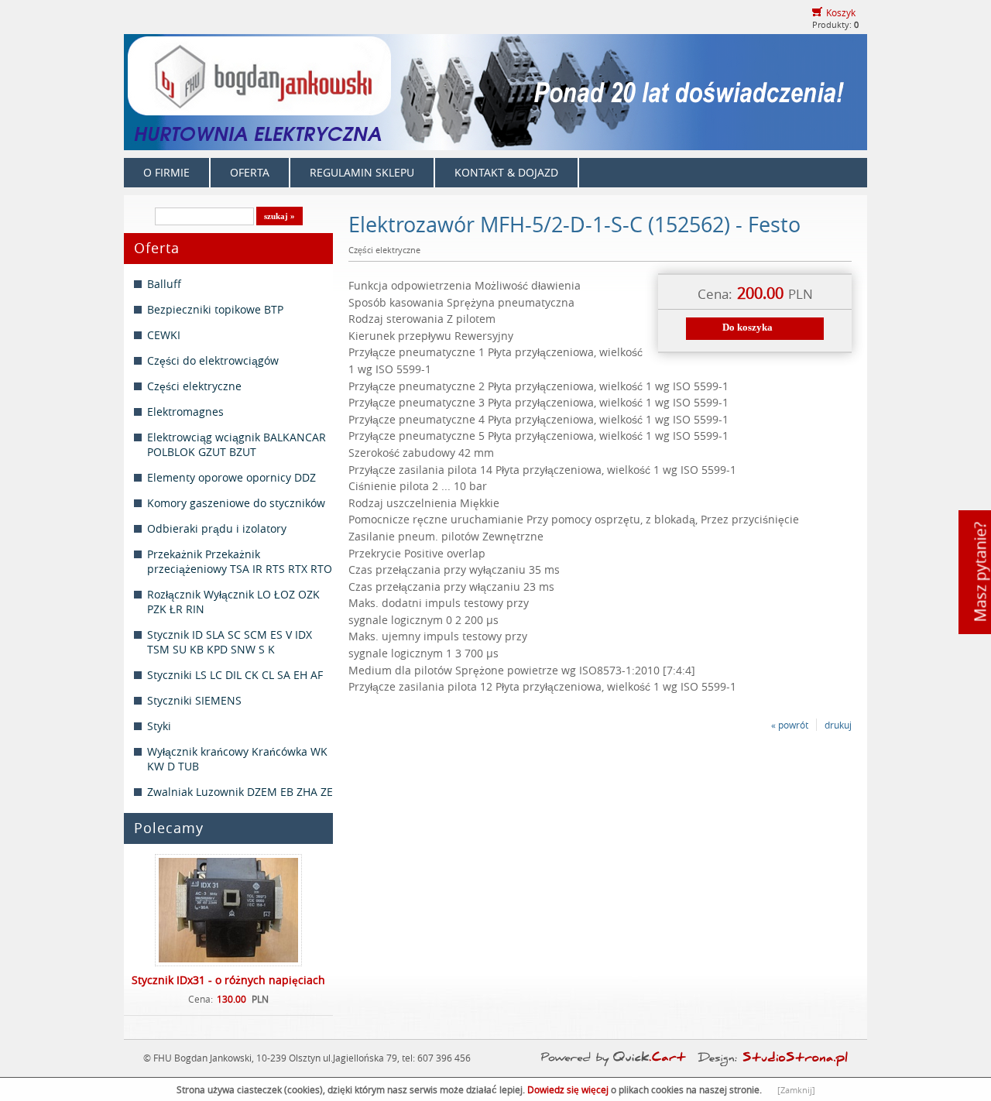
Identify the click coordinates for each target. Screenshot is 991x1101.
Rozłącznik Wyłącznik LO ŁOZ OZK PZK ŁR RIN (233, 601)
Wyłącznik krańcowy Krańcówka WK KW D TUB (237, 758)
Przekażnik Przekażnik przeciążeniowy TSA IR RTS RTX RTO (239, 561)
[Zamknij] (796, 1090)
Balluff (164, 283)
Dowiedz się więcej (568, 1089)
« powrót (789, 725)
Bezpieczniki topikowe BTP (215, 309)
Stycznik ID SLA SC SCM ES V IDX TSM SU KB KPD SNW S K (229, 642)
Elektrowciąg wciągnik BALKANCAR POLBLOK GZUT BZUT (236, 444)
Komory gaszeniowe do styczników (236, 503)
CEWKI (163, 335)
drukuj (838, 725)
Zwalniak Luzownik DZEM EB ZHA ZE (240, 791)
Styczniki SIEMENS (194, 700)
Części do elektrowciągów (213, 360)
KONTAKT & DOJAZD (506, 172)
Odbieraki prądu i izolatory (216, 528)
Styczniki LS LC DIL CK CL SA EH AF (235, 674)
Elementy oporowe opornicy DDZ (231, 477)
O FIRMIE (166, 172)
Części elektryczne (194, 386)
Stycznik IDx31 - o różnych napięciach (228, 979)
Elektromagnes (185, 411)
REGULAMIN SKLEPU (362, 172)
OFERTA (249, 172)
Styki (159, 726)
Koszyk (841, 12)
